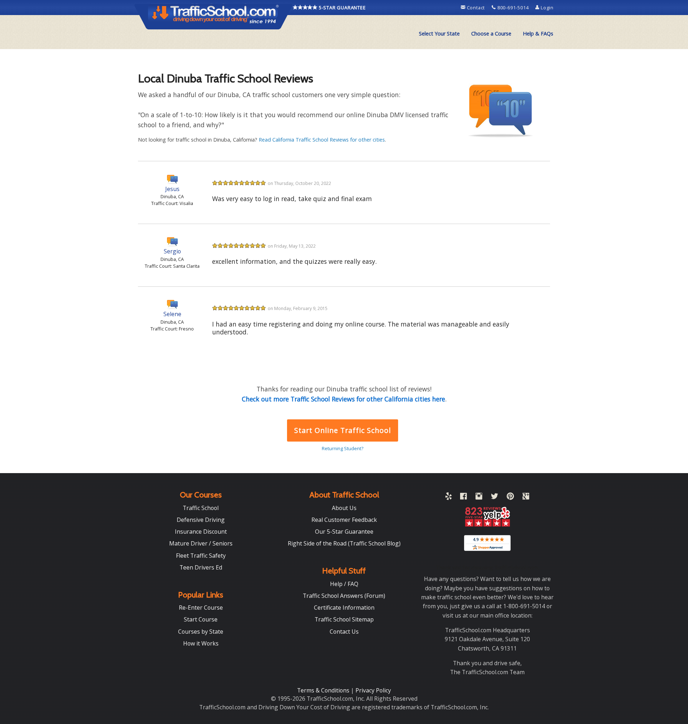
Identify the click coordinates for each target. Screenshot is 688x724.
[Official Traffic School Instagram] (479, 497)
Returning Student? (342, 448)
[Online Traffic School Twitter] (494, 497)
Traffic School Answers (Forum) (344, 596)
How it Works (201, 643)
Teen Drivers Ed (201, 567)
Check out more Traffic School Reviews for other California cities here (343, 399)
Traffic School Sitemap (344, 619)
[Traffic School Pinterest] (510, 497)
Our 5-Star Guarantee (344, 531)
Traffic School (201, 508)
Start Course (201, 619)
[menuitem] (439, 34)
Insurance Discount (201, 531)
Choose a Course (491, 33)
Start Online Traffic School (342, 430)
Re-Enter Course (201, 607)
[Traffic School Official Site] (213, 16)
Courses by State (200, 631)
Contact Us (344, 631)
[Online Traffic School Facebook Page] (463, 497)
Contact (475, 7)
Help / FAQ (344, 584)
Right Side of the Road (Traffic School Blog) (344, 543)
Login (546, 7)
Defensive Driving (201, 520)
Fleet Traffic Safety (201, 555)
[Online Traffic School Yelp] (448, 497)
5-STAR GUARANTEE (341, 7)
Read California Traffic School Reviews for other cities (322, 139)
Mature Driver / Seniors (201, 543)
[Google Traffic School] (525, 497)
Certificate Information (344, 607)
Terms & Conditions (324, 690)
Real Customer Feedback (344, 520)
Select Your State (439, 33)
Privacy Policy (373, 690)
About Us (344, 508)
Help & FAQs (538, 33)
